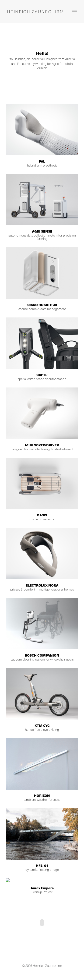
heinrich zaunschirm (35, 12)
